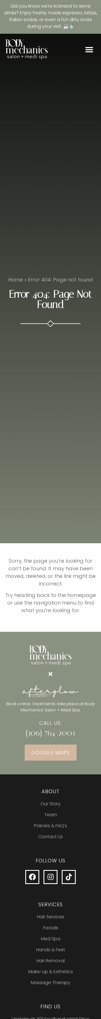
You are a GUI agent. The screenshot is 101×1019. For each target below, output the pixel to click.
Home (15, 279)
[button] (89, 49)
